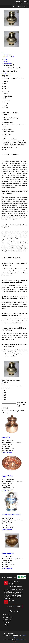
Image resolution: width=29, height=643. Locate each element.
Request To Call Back (8, 57)
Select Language (8, 633)
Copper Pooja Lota (8, 553)
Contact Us (6, 622)
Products (6, 61)
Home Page (6, 614)
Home (5, 59)
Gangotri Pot (6, 437)
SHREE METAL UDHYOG (21, 2)
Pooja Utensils (8, 63)
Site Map (5, 625)
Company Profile (7, 617)
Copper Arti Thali (7, 476)
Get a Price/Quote (7, 74)
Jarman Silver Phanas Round (11, 514)
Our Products (7, 619)
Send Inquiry (7, 54)
